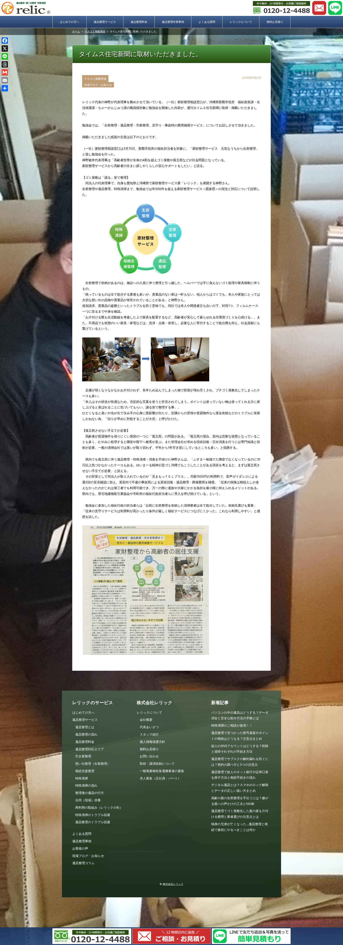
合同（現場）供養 (88, 800)
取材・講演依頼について (157, 764)
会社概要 (146, 720)
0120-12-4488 (281, 8)
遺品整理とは (84, 727)
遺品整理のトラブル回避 (92, 822)
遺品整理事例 (81, 841)
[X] (5, 48)
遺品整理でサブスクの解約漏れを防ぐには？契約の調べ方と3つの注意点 (239, 762)
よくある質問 (206, 21)
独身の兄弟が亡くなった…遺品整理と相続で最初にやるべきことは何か (239, 827)
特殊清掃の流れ (86, 785)
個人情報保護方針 (152, 742)
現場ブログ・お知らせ (98, 84)
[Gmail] (5, 72)
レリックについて (241, 21)
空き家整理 (83, 756)
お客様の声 (80, 848)
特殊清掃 (81, 778)
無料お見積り (275, 21)
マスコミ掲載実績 (95, 31)
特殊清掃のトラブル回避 (92, 815)
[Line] (5, 56)
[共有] (5, 88)
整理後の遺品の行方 (89, 793)
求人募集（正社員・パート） (160, 778)
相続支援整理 (84, 771)
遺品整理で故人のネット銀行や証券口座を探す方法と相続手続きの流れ (239, 775)
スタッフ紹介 (149, 734)
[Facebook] (5, 41)
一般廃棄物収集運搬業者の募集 (162, 771)
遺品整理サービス (105, 21)
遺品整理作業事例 (173, 21)
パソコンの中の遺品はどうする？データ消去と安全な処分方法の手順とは (239, 715)
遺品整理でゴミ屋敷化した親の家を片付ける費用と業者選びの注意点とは (239, 814)
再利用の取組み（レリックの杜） (99, 807)
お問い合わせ (319, 8)
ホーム (76, 31)
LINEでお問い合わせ (335, 8)
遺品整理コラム (83, 863)
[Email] (5, 80)
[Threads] (5, 64)
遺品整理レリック (26, 8)
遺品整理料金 (139, 21)
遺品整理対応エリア (89, 749)
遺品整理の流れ (86, 734)
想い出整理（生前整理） (92, 764)
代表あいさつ (149, 727)
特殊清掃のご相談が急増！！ (231, 725)
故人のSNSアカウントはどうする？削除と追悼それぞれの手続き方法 (239, 749)
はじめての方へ (69, 21)
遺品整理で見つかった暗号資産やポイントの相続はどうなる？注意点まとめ (239, 735)
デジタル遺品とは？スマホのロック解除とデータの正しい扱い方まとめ (239, 788)
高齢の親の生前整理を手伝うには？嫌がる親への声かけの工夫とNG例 (239, 801)
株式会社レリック (173, 884)
